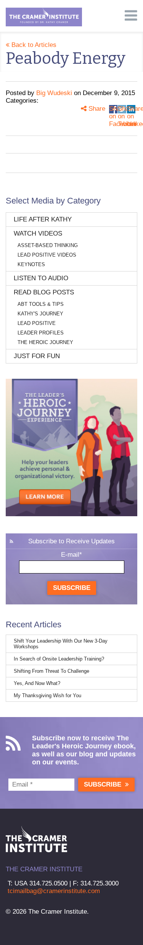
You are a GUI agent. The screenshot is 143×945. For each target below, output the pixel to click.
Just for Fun (37, 356)
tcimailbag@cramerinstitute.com (54, 891)
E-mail (71, 554)
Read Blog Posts (44, 292)
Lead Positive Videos (47, 255)
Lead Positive (37, 323)
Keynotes (31, 264)
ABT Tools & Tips (41, 304)
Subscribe (71, 587)
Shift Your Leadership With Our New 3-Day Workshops (61, 643)
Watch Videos (38, 233)
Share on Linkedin (131, 109)
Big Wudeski (54, 93)
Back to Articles (33, 44)
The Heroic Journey (45, 342)
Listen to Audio (41, 278)
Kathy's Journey (40, 314)
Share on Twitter (122, 109)
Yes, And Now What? (37, 683)
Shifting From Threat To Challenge (51, 671)
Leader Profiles (41, 333)
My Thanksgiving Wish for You (47, 695)
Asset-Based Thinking (48, 245)
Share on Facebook (113, 109)
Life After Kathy (43, 219)
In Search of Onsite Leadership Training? (59, 659)
